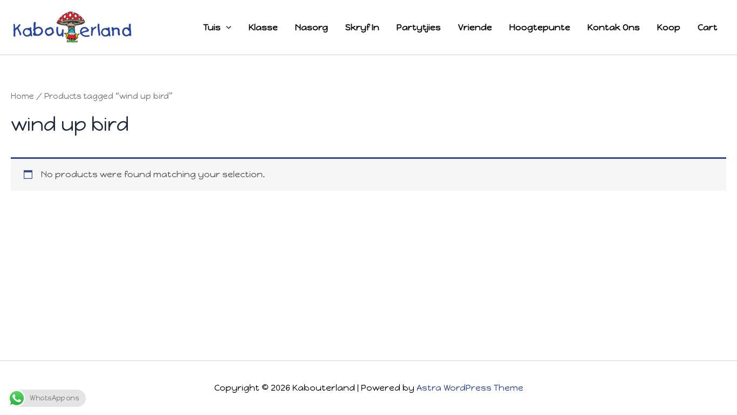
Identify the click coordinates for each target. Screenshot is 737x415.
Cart (708, 27)
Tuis (212, 27)
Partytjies (419, 27)
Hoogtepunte (539, 27)
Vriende (475, 27)
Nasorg (311, 27)
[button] (226, 27)
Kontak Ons (614, 27)
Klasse (263, 27)
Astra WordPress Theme (470, 388)
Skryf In (362, 27)
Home (22, 96)
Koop (668, 27)
